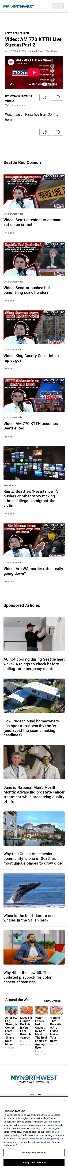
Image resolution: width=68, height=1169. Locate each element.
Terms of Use (51, 1132)
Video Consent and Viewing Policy (40, 1138)
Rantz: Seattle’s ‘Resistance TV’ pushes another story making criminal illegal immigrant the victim (31, 498)
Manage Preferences (34, 1152)
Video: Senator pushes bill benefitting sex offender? (26, 290)
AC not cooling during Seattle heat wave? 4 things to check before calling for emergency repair (34, 664)
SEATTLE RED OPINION (17, 33)
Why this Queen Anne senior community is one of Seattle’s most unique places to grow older (33, 858)
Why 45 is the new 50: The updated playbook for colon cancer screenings (27, 977)
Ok (64, 1101)
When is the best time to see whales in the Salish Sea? (28, 918)
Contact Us (34, 1094)
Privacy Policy (11, 1135)
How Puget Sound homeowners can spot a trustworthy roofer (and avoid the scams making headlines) (31, 728)
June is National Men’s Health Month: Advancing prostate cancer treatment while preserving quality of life (34, 794)
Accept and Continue (34, 1162)
